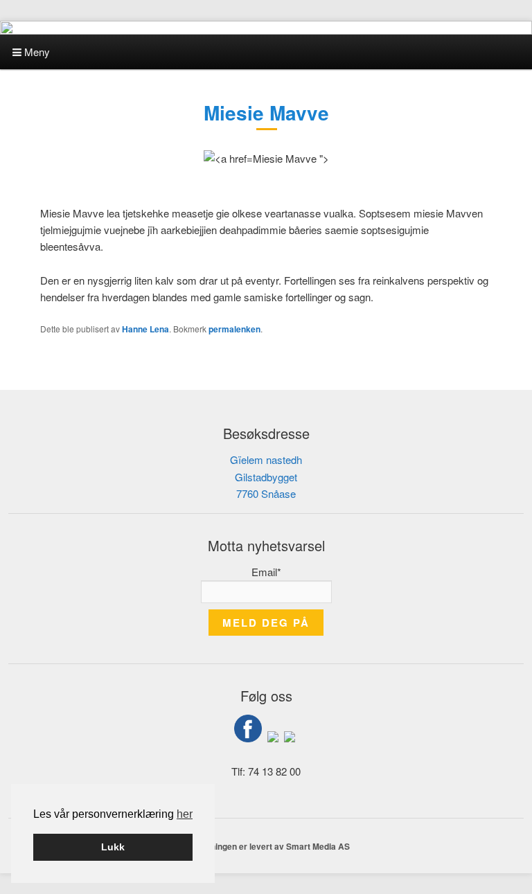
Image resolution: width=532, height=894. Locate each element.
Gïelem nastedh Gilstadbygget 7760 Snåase (266, 476)
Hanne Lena (145, 329)
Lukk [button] (113, 846)
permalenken (234, 329)
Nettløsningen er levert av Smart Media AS (266, 846)
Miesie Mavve (266, 112)
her (185, 814)
